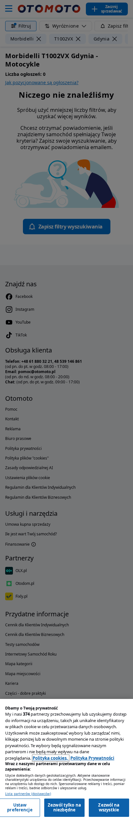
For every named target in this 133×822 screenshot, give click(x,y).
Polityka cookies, (51, 758)
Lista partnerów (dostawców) (28, 794)
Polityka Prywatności (92, 758)
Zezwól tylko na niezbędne (64, 807)
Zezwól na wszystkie (108, 807)
